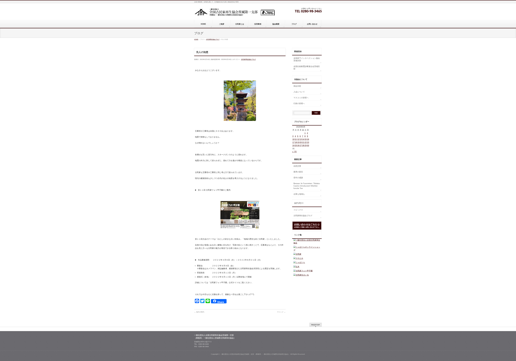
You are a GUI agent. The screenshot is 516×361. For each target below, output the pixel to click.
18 (296, 142)
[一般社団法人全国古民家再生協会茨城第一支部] (234, 13)
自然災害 (297, 166)
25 (296, 145)
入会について (299, 92)
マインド (281, 312)
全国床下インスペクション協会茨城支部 (306, 59)
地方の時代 (199, 312)
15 (305, 139)
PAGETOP (315, 325)
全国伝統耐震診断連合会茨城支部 (306, 67)
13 (301, 139)
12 (298, 139)
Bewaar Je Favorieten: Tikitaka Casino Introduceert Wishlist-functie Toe (306, 185)
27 (301, 145)
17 (293, 142)
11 (296, 139)
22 (305, 142)
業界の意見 (298, 172)
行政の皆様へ (299, 103)
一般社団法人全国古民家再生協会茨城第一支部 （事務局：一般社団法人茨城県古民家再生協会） (255, 354)
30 (308, 145)
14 (303, 139)
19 (298, 142)
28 (303, 145)
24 (293, 145)
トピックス (298, 210)
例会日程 (297, 86)
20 (301, 142)
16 (308, 139)
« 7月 (294, 152)
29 (305, 145)
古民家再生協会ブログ (248, 59)
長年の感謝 (298, 178)
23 (308, 142)
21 (303, 142)
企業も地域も (299, 194)
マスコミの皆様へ (301, 98)
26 (298, 145)
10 (293, 139)
